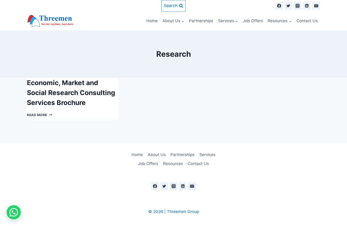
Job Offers (253, 20)
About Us (157, 154)
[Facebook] (279, 6)
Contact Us (307, 20)
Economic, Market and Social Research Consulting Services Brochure (71, 93)
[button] (14, 212)
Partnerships (201, 20)
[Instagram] (298, 6)
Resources (173, 163)
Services (207, 154)
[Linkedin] (307, 6)
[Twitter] (288, 6)
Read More (39, 115)
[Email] (316, 6)
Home (152, 20)
